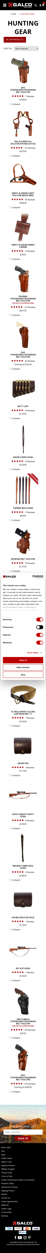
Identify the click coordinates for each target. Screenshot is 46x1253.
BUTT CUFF (23, 406)
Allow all (23, 660)
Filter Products (15, 39)
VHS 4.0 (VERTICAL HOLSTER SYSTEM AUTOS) (23, 143)
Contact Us (5, 1198)
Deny (23, 675)
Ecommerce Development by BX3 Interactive (23, 1244)
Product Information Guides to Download (17, 1180)
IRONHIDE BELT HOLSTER (23, 559)
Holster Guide (6, 1158)
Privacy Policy (6, 1172)
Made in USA (6, 1162)
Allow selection (23, 667)
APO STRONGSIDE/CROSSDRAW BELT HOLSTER (23, 90)
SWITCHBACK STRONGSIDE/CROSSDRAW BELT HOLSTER (23, 1022)
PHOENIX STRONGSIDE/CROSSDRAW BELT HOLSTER (23, 299)
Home (13, 14)
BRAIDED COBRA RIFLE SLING (23, 867)
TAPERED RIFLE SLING (23, 508)
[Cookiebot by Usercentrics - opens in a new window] (32, 576)
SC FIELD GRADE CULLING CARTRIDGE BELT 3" (23, 713)
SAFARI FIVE (23, 763)
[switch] (39, 627)
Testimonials (6, 1212)
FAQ (3, 1151)
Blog (3, 1154)
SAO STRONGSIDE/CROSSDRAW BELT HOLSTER (23, 354)
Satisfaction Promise (9, 1187)
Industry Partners (8, 1165)
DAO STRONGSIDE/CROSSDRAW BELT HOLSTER (23, 1077)
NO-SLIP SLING (23, 968)
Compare (16, 104)
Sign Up (23, 1138)
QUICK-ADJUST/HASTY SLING (23, 815)
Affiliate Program (8, 1169)
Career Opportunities (9, 1201)
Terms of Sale (6, 1176)
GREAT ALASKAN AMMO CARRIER (23, 246)
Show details (32, 653)
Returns (4, 1194)
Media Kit (5, 1205)
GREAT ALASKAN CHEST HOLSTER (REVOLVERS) (23, 194)
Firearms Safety (7, 1183)
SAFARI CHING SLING (23, 457)
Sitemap (4, 1216)
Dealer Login (6, 1208)
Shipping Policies (7, 1190)
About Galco (6, 1147)
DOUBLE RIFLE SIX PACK (23, 917)
